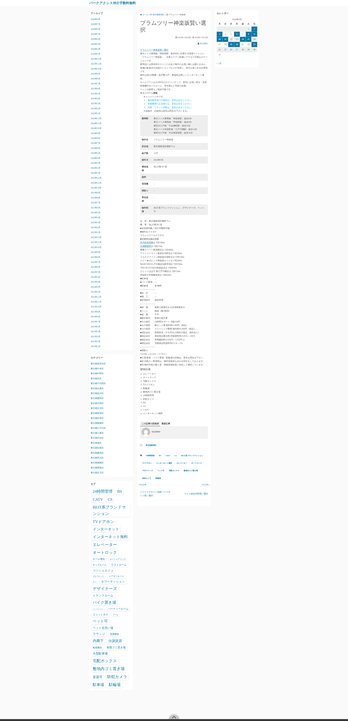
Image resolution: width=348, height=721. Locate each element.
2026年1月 (95, 54)
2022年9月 (95, 252)
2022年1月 (95, 292)
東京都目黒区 (97, 448)
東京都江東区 (97, 433)
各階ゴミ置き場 (116, 647)
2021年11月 (96, 302)
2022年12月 (96, 237)
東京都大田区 (97, 403)
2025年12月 (96, 59)
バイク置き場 (104, 602)
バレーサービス (98, 609)
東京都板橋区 (97, 423)
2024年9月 (95, 133)
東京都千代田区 (98, 383)
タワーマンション (113, 581)
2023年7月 (95, 202)
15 (248, 39)
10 (219, 39)
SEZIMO (204, 43)
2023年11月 (96, 183)
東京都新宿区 (151, 445)
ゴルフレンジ (98, 576)
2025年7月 (95, 84)
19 (231, 44)
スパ (95, 582)
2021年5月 (95, 331)
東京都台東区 (97, 388)
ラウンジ (99, 634)
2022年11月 (96, 242)
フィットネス (100, 614)
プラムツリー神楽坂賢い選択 (154, 50)
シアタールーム (116, 576)
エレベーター (181, 463)
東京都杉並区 (97, 418)
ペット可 (160, 471)
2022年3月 (95, 282)
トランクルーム (103, 595)
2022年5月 (95, 272)
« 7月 (219, 63)
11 (225, 39)
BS (160, 456)
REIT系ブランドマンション (192, 456)
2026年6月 (95, 29)
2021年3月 (95, 341)
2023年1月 (95, 232)
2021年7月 (95, 322)
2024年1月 (95, 173)
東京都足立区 (97, 472)
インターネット (106, 529)
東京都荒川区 (97, 458)
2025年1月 (95, 113)
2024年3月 (95, 163)
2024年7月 (95, 143)
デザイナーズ (147, 471)
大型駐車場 (100, 653)
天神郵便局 (145, 246)
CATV (167, 456)
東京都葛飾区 (97, 463)
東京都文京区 (97, 408)
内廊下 (98, 641)
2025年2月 (95, 108)
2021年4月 (95, 336)
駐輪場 (158, 478)
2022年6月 (95, 267)
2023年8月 (95, 198)
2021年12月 (96, 297)
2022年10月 (96, 247)
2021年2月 (95, 346)
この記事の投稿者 (150, 423)
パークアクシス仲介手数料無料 (112, 3)
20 (237, 44)
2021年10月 (96, 307)
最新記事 (165, 423)
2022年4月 (95, 277)
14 (243, 39)
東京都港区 (96, 443)
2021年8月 (95, 316)
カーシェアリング (118, 559)
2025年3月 (95, 103)
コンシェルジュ (103, 570)
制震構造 (97, 647)
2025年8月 (95, 79)
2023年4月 (95, 217)
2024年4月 (95, 158)
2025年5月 (95, 93)
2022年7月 (95, 262)
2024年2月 (95, 168)
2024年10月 (96, 128)
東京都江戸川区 (98, 428)
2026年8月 (95, 19)
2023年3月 (95, 222)
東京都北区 (96, 378)
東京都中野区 (97, 373)
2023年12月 (96, 178)
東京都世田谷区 (98, 363)
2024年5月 (95, 153)
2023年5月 (95, 212)
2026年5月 (95, 34)
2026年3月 (95, 44)
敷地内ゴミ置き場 (191, 471)
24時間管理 (150, 456)
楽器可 (97, 677)
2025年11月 (96, 64)
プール (116, 615)
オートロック (196, 463)
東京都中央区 (97, 368)
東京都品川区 (97, 393)
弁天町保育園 (146, 242)
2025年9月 (95, 74)
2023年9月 (95, 193)
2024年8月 (95, 138)
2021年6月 (95, 326)
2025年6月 (95, 88)
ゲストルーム (119, 564)
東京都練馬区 (97, 453)
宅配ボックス (174, 471)
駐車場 (98, 685)
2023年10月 (96, 188)
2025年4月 (95, 98)
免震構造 (114, 634)
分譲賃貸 (115, 641)
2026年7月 (95, 24)
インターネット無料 (164, 463)
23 (254, 44)
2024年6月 (95, 148)
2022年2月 (95, 287)
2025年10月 (96, 69)
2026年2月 (95, 49)
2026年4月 (95, 39)
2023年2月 (95, 227)
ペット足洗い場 (103, 627)
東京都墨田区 (97, 398)
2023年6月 (95, 208)
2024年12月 (96, 118)
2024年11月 (96, 123)
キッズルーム (100, 565)
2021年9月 (95, 312)
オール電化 (99, 559)
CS (176, 456)
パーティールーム (118, 608)
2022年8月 (95, 257)
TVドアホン (147, 463)
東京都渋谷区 (97, 438)
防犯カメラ (146, 478)
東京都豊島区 (97, 468)
